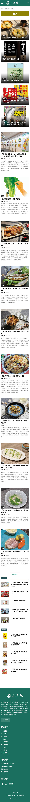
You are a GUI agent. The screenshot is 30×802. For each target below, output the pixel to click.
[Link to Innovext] (18, 798)
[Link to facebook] (2, 784)
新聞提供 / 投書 (7, 766)
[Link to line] (12, 784)
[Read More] (15, 142)
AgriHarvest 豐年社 (19, 795)
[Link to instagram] (9, 784)
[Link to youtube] (6, 784)
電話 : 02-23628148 (8, 764)
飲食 (4, 36)
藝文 (4, 57)
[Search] (28, 3)
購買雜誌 (5, 772)
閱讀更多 (15, 574)
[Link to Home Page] (15, 3)
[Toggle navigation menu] (2, 3)
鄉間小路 (3, 158)
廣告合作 (5, 769)
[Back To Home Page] (15, 695)
